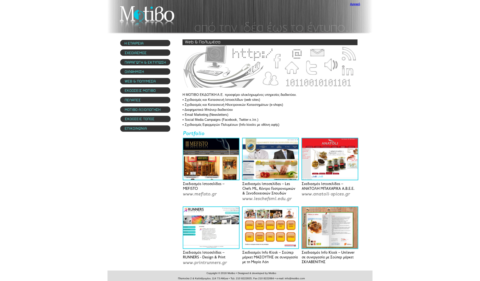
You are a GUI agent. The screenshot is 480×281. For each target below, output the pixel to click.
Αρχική (355, 4)
